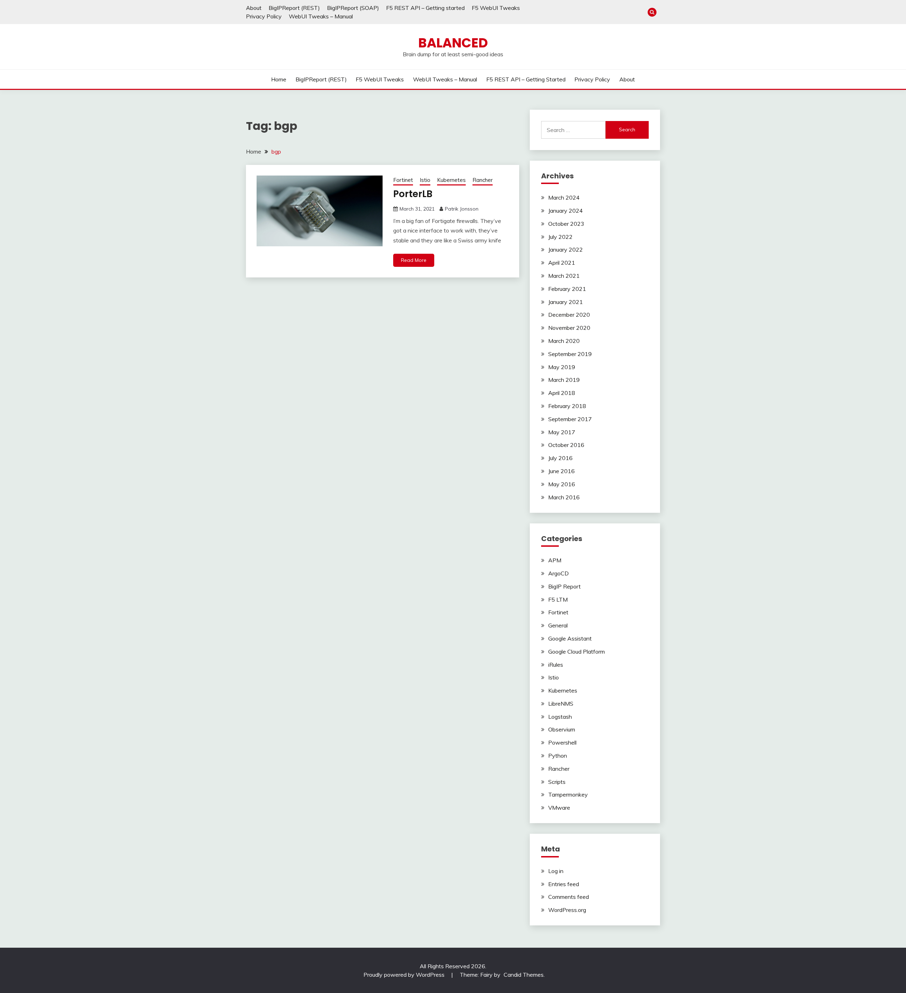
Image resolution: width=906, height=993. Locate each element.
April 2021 (561, 262)
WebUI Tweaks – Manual (321, 16)
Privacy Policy (264, 16)
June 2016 (561, 471)
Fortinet (403, 180)
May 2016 (561, 484)
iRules (555, 664)
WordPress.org (567, 909)
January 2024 (565, 210)
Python (557, 755)
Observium (561, 729)
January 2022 (565, 249)
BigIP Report (564, 586)
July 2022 (560, 236)
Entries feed (563, 884)
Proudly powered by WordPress (404, 974)
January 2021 (565, 301)
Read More (413, 260)
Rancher (482, 180)
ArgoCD (558, 573)
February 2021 (567, 288)
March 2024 (564, 197)
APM (554, 560)
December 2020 (569, 314)
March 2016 (564, 497)
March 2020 (564, 340)
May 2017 (561, 432)
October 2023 (566, 223)
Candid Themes (524, 974)
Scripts (557, 781)
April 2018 (561, 392)
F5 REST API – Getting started (425, 7)
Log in (555, 870)
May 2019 (561, 367)
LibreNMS (560, 703)
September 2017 (570, 419)
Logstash (560, 716)
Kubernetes (451, 180)
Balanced (453, 43)
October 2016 (566, 444)
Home (278, 79)
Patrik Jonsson (461, 209)
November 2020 (569, 327)
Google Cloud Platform (576, 651)
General (558, 625)
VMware (559, 807)
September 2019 (570, 353)
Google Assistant (570, 638)
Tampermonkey (568, 794)
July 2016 (560, 457)
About (254, 7)
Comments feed (568, 896)
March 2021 (564, 275)
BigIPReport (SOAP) (353, 7)
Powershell (562, 742)
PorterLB (412, 194)
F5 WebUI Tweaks (496, 7)
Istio (425, 180)
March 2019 (564, 379)
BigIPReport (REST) (294, 7)
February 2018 (567, 405)
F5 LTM (558, 599)
